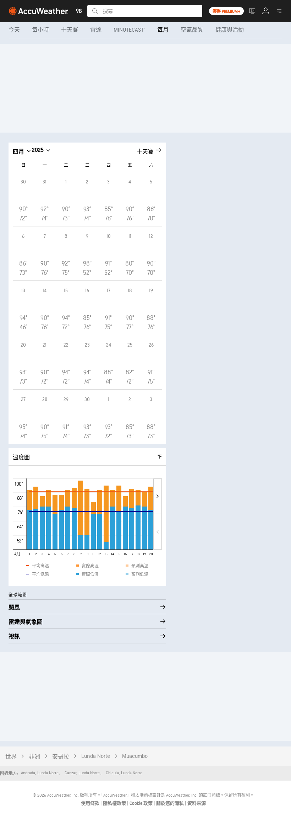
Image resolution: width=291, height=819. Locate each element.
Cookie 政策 (142, 803)
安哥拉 (60, 757)
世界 (11, 757)
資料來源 (196, 803)
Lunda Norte (95, 756)
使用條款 (90, 803)
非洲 (34, 757)
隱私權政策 (115, 803)
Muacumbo (135, 756)
